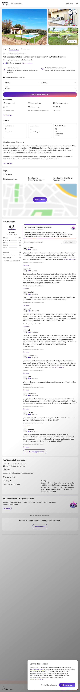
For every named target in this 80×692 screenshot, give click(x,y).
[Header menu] (77, 3)
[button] (77, 3)
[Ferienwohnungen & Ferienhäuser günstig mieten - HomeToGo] (6, 3)
